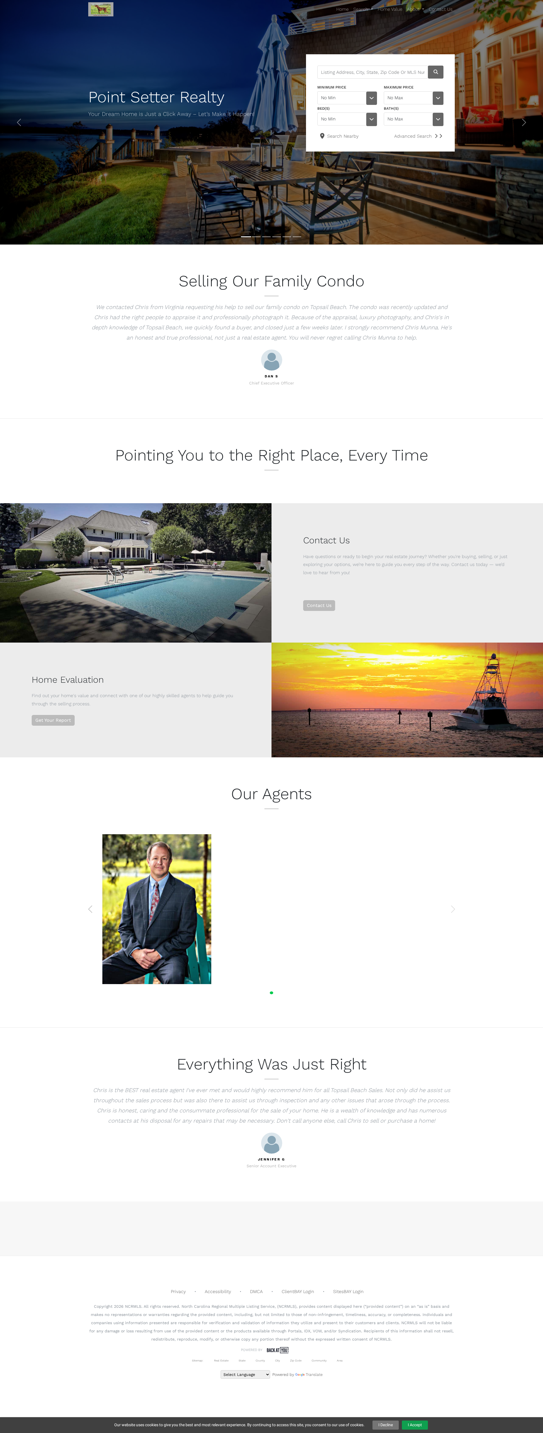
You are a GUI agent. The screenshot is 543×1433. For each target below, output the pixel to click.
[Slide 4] (276, 237)
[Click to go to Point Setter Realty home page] (100, 9)
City (277, 1360)
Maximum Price (398, 87)
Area (339, 1360)
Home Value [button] (390, 9)
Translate (314, 1374)
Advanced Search (413, 136)
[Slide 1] (246, 237)
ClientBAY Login (298, 1291)
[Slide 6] (297, 237)
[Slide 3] (266, 237)
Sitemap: (197, 1360)
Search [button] (361, 9)
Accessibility (218, 1291)
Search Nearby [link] (342, 136)
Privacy (178, 1291)
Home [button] (342, 9)
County (260, 1360)
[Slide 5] (287, 237)
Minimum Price (331, 87)
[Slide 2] (256, 237)
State (242, 1360)
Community (319, 1360)
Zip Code (295, 1360)
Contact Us (319, 605)
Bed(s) (323, 108)
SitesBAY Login (348, 1291)
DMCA (256, 1291)
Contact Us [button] (441, 9)
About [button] (414, 9)
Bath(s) (391, 108)
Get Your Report (53, 720)
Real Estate (221, 1360)
